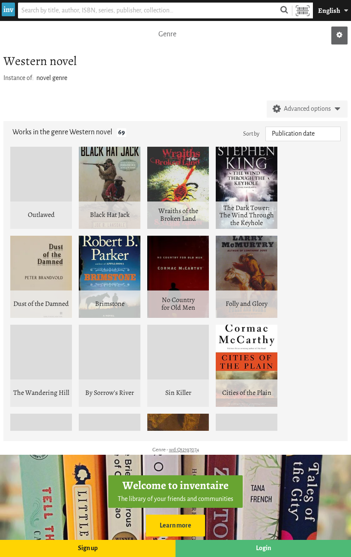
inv (8, 9)
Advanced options (307, 109)
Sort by (251, 133)
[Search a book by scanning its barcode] (302, 10)
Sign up (88, 548)
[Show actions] (339, 35)
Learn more (175, 525)
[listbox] (303, 134)
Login (263, 548)
